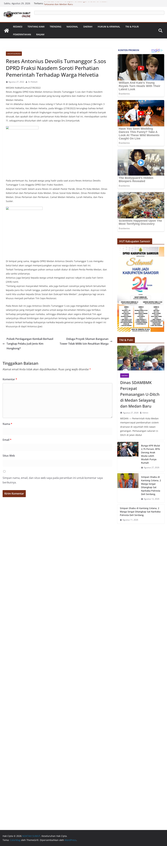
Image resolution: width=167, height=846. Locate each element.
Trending (55, 26)
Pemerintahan (22, 34)
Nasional (72, 26)
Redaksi (17, 26)
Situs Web (9, 455)
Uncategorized (14, 53)
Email (7, 440)
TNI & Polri (132, 26)
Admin (145, 412)
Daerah (87, 26)
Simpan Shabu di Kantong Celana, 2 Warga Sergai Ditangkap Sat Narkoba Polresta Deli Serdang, (151, 485)
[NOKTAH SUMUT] (6, 30)
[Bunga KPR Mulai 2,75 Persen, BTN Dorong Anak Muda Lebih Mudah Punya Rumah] (127, 456)
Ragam (40, 34)
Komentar (10, 379)
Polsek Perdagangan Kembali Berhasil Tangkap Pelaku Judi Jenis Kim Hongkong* (30, 343)
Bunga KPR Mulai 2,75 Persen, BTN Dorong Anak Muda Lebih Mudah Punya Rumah (150, 454)
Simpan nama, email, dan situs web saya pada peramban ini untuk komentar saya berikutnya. (53, 480)
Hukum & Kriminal (109, 26)
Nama (7, 424)
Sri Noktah (33, 81)
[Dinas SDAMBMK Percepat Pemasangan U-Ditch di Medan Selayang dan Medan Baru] (140, 358)
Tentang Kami (36, 26)
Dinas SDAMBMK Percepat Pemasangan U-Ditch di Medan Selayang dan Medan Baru (139, 394)
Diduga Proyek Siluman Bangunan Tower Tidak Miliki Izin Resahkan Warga (84, 341)
